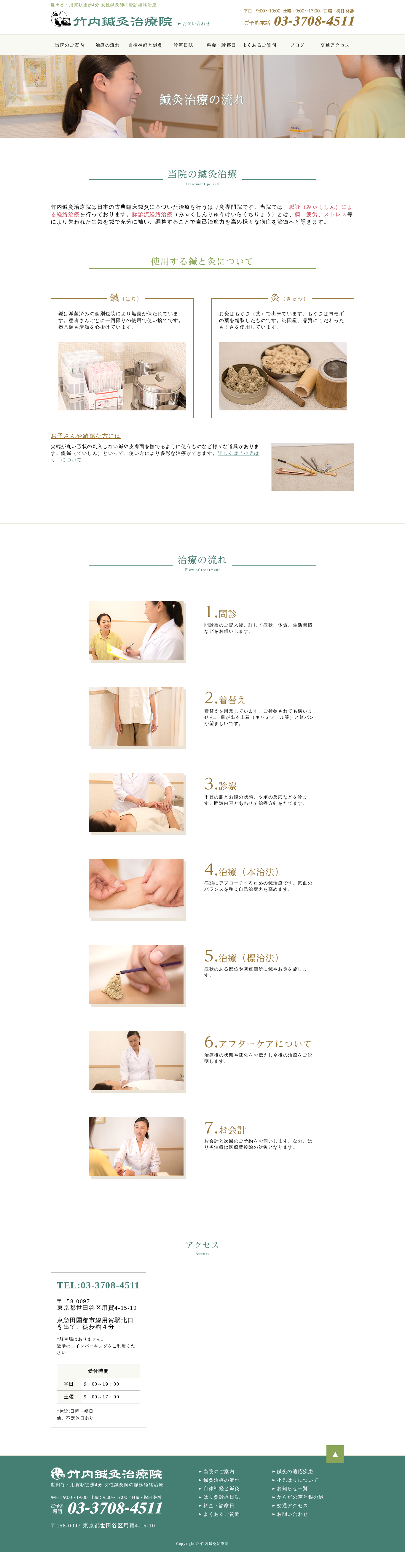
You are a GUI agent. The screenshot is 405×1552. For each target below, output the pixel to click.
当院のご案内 (69, 44)
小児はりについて (298, 1480)
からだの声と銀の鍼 (300, 1497)
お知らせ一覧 (292, 1488)
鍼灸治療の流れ (221, 1480)
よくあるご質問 (259, 44)
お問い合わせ (197, 23)
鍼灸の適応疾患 (295, 1471)
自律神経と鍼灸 (145, 44)
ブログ (297, 44)
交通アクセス (335, 44)
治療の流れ (107, 44)
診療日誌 (183, 44)
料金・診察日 (221, 44)
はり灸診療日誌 (221, 1497)
